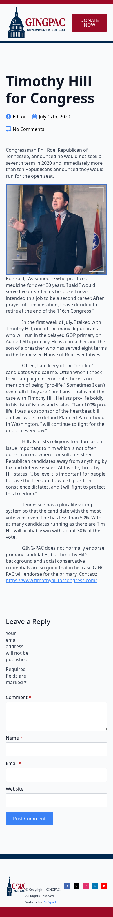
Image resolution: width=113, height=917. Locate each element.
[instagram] (86, 886)
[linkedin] (95, 886)
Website (14, 788)
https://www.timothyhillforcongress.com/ (51, 580)
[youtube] (104, 886)
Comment (18, 697)
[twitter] (76, 886)
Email (13, 763)
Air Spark (50, 902)
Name (14, 738)
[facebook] (67, 886)
